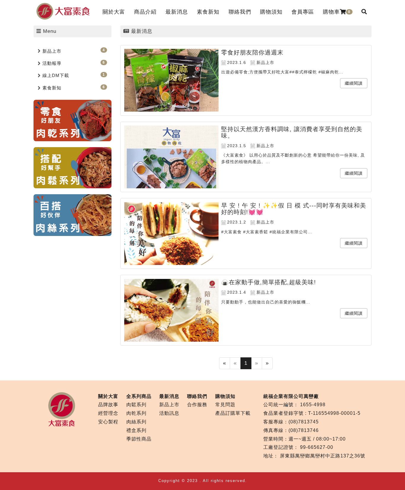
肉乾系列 (136, 413)
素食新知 (51, 87)
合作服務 (197, 404)
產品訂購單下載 (233, 413)
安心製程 (108, 421)
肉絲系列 (136, 421)
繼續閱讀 (354, 83)
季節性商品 (139, 438)
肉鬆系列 (136, 404)
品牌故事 (108, 404)
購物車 (336, 12)
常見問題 (225, 404)
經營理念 (108, 413)
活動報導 (51, 63)
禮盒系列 (136, 430)
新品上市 (51, 51)
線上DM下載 (55, 75)
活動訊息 (169, 413)
